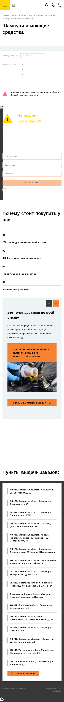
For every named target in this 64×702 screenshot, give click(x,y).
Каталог (19, 15)
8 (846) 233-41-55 (37, 141)
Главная (6, 15)
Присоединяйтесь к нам (32, 402)
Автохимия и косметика (40, 15)
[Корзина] (60, 6)
